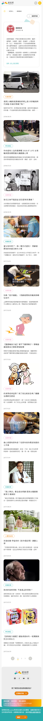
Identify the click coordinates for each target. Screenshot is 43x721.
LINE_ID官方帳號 (14, 63)
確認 (18, 717)
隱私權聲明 (22, 701)
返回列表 (35, 16)
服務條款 (14, 701)
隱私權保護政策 (35, 712)
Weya (19, 705)
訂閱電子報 (20, 693)
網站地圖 (6, 701)
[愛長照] (8, 3)
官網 (7, 63)
